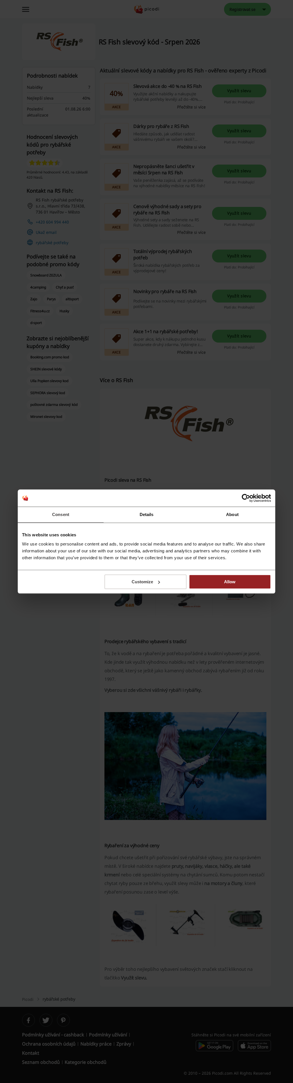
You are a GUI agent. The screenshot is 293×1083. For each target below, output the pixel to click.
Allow (229, 581)
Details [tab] (147, 514)
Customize (142, 581)
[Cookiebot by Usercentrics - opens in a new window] (246, 498)
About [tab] (232, 514)
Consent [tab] (60, 514)
